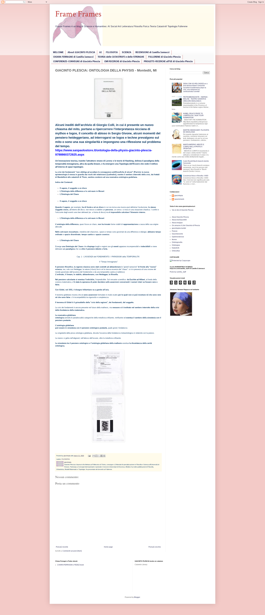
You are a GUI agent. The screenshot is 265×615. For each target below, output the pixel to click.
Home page (108, 547)
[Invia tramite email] (93, 455)
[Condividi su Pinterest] (104, 455)
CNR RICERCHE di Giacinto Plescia (122, 61)
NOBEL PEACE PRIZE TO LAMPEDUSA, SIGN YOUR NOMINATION (193, 116)
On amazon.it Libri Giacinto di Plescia (186, 225)
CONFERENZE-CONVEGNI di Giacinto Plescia (76, 61)
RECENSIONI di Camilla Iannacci (152, 52)
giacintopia (179, 196)
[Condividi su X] (99, 455)
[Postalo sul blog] (96, 455)
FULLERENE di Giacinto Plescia (164, 57)
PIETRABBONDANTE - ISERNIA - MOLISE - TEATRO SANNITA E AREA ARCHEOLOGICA (195, 99)
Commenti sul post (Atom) (72, 551)
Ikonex (174, 239)
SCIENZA (126, 52)
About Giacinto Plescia (180, 217)
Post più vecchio (155, 547)
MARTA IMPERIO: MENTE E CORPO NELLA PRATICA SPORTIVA (193, 147)
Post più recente (62, 547)
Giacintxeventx (177, 234)
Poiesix (174, 231)
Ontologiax (176, 245)
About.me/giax (177, 223)
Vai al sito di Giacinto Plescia (182, 210)
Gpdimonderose (178, 237)
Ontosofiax (176, 251)
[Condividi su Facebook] (101, 455)
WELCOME (58, 52)
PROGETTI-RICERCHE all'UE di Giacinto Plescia (168, 61)
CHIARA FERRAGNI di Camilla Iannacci (73, 57)
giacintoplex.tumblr (179, 228)
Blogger (137, 597)
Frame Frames (78, 14)
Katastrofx (175, 248)
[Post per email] (89, 456)
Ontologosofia (177, 242)
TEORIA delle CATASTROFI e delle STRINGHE (121, 57)
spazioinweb (179, 199)
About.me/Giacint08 (179, 220)
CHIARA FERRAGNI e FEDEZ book (70, 565)
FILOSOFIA (112, 52)
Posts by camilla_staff (178, 272)
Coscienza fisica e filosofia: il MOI (195, 176)
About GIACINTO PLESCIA (81, 52)
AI (100, 52)
